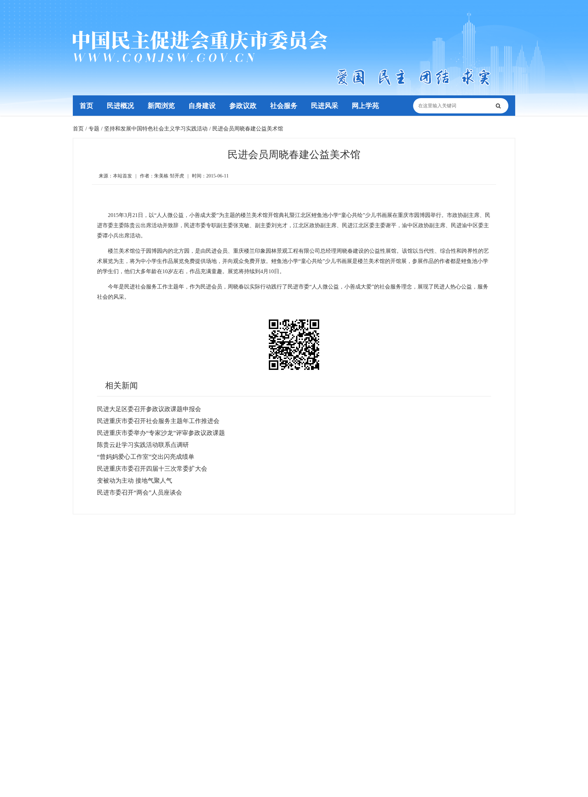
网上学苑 (365, 105)
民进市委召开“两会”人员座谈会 (139, 492)
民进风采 (324, 105)
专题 (93, 128)
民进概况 (120, 105)
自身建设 (202, 105)
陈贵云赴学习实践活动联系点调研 (143, 444)
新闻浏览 (161, 105)
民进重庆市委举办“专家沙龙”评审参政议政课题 (161, 432)
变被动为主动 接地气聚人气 (134, 480)
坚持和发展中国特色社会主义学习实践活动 (156, 128)
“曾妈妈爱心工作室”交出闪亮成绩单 (145, 456)
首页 (86, 105)
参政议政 (243, 105)
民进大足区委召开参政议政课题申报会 (149, 409)
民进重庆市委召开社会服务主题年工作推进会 (158, 421)
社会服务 (283, 105)
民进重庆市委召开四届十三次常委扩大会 (152, 468)
